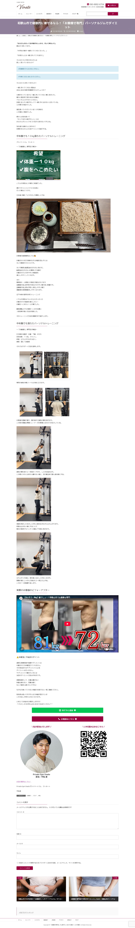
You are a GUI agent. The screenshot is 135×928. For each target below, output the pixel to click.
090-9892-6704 (96, 4)
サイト (19, 853)
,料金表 (53, 920)
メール (20, 844)
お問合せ (69, 920)
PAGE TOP (130, 898)
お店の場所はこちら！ (24, 782)
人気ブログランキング (26, 913)
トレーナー (28, 920)
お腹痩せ (29, 795)
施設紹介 (46, 920)
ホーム (20, 920)
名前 (19, 834)
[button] (112, 5)
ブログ (34, 795)
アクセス (61, 920)
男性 (39, 795)
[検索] (113, 13)
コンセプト (37, 920)
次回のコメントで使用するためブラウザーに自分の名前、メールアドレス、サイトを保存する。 (50, 863)
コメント (20, 812)
